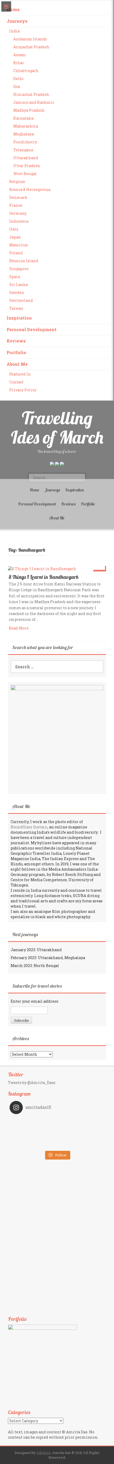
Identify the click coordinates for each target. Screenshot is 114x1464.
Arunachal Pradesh (31, 46)
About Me (17, 364)
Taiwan (16, 308)
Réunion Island (23, 260)
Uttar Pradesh (26, 165)
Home (13, 9)
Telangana (23, 149)
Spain (14, 276)
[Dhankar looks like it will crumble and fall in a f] (33, 1137)
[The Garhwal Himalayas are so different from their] (33, 1122)
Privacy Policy (22, 389)
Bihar (18, 62)
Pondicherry (25, 141)
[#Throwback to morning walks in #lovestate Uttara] (33, 1129)
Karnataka (23, 118)
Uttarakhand (25, 157)
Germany (18, 213)
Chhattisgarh (25, 70)
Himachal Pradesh (31, 94)
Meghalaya (23, 134)
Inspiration (19, 318)
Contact (16, 381)
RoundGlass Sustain (29, 826)
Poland (16, 252)
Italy (13, 229)
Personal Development (31, 329)
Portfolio (16, 352)
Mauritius (18, 244)
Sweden (16, 292)
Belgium (17, 181)
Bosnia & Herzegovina (29, 189)
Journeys (17, 21)
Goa (16, 86)
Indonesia (18, 221)
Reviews (16, 341)
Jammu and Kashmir (33, 102)
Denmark (18, 197)
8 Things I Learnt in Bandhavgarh (43, 577)
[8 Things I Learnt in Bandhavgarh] (42, 568)
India (14, 31)
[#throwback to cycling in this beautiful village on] (33, 1144)
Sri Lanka (18, 284)
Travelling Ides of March (57, 427)
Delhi (18, 78)
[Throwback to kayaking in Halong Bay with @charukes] (81, 1144)
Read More (19, 628)
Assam (19, 54)
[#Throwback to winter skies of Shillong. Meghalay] (81, 1137)
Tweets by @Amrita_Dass (31, 1082)
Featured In (20, 374)
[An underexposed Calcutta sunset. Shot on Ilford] (81, 1122)
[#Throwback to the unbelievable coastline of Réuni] (81, 1129)
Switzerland (21, 300)
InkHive (44, 1452)
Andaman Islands (30, 38)
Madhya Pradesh (29, 110)
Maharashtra (25, 126)
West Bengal (25, 173)
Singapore (19, 268)
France (15, 205)
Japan (15, 237)
